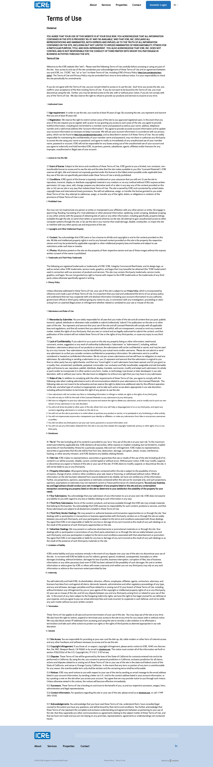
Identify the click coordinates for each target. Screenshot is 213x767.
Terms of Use (120, 760)
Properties (121, 4)
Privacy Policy (132, 291)
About (93, 4)
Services (106, 4)
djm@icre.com (104, 649)
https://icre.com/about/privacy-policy (88, 134)
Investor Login (158, 5)
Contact (136, 4)
